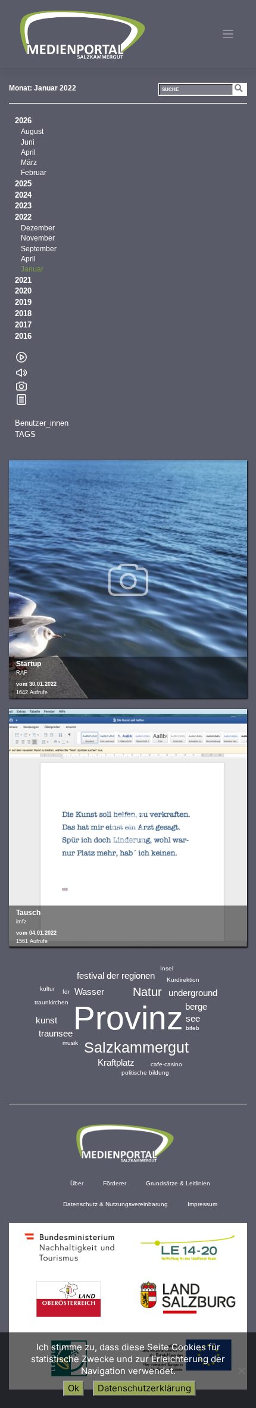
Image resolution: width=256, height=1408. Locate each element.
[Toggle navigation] (228, 34)
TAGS (25, 434)
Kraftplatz (116, 1062)
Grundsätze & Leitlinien (178, 1183)
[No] (241, 1370)
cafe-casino (166, 1064)
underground (192, 993)
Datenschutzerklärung (144, 1388)
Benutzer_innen (41, 423)
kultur (47, 988)
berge (196, 1006)
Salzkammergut (136, 1047)
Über (76, 1183)
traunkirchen (51, 1002)
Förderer (114, 1183)
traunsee (56, 1033)
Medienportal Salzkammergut (81, 34)
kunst (46, 1020)
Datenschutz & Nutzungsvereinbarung (115, 1204)
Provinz (128, 1018)
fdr (66, 991)
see (193, 1018)
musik (70, 1042)
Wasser (89, 991)
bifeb (192, 1028)
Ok (73, 1388)
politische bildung (145, 1072)
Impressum (202, 1204)
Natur (147, 991)
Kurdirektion (183, 979)
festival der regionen (116, 975)
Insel (166, 968)
